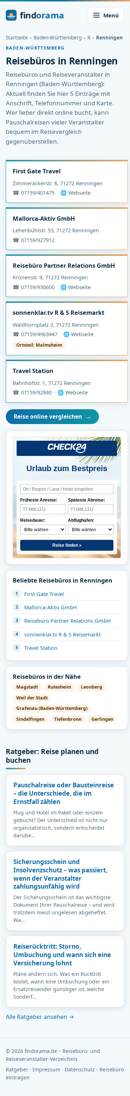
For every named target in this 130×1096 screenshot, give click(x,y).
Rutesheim (59, 687)
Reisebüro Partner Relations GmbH (64, 265)
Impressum (46, 1069)
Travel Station (33, 371)
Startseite (17, 37)
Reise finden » (67, 545)
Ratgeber (17, 1069)
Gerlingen (102, 719)
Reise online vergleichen (52, 416)
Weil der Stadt (32, 698)
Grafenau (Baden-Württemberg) (51, 708)
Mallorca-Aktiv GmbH (44, 218)
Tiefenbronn (68, 719)
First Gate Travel (37, 171)
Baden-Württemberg (58, 37)
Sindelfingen (30, 719)
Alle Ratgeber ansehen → (40, 1017)
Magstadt (27, 687)
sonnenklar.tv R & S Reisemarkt (58, 312)
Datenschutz (80, 1069)
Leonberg (91, 687)
